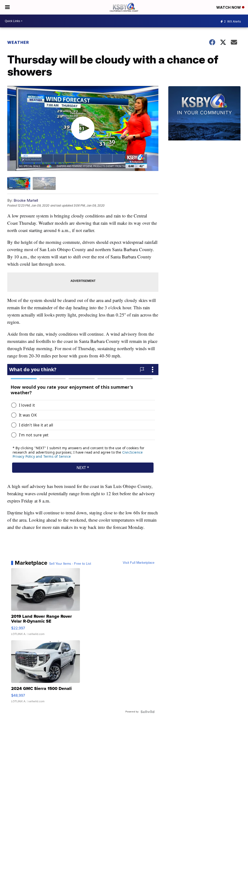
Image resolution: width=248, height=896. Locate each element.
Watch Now (229, 7)
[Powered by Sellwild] (147, 711)
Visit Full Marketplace (139, 562)
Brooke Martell (26, 200)
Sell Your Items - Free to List (70, 563)
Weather (18, 42)
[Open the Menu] (7, 7)
